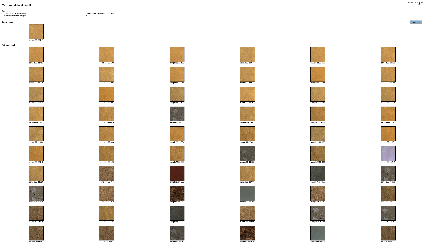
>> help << (419, 4)
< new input (415, 22)
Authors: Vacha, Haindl (415, 2)
